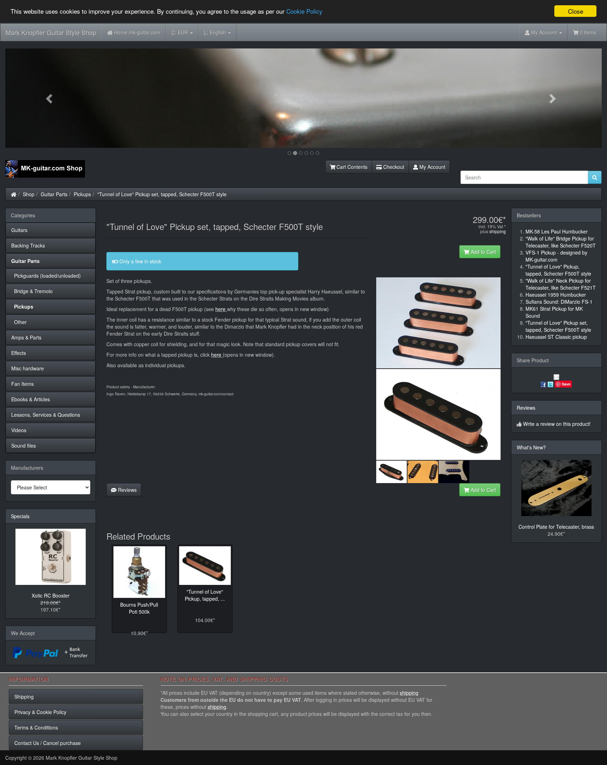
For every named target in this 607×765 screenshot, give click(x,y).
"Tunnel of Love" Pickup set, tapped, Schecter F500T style (162, 194)
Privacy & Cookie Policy (40, 711)
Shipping (24, 696)
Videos (18, 430)
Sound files (23, 445)
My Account (431, 166)
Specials (20, 516)
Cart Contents (351, 166)
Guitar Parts (54, 194)
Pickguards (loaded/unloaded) (46, 275)
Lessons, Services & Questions (45, 414)
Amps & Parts (26, 337)
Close (575, 11)
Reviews (127, 489)
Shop (28, 194)
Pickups (82, 194)
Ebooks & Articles (30, 399)
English (215, 32)
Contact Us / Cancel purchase (47, 742)
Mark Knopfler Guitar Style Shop (51, 32)
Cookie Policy (304, 11)
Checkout (393, 166)
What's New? (531, 447)
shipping (497, 231)
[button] (50, 98)
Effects (18, 352)
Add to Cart (482, 251)
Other (19, 321)
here (220, 308)
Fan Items (22, 383)
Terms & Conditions (36, 727)
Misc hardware (27, 368)
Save (566, 384)
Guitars (19, 229)
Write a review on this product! (556, 423)
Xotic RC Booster (51, 595)
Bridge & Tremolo (32, 291)
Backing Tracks (28, 245)
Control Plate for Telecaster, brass (556, 526)
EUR (180, 32)
